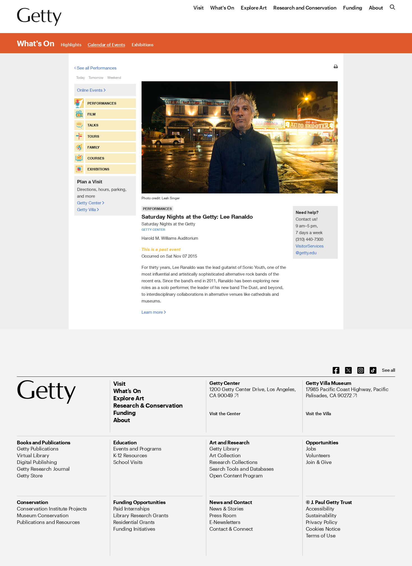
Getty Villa (87, 209)
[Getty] (39, 17)
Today (80, 77)
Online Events (90, 90)
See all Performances (96, 67)
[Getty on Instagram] (360, 370)
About (376, 7)
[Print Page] (336, 66)
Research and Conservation (304, 7)
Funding (352, 7)
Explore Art (254, 7)
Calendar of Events (106, 45)
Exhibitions (142, 45)
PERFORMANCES (157, 208)
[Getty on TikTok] (373, 370)
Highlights (71, 45)
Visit (198, 7)
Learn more (153, 312)
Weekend (114, 77)
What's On (222, 7)
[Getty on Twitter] (348, 370)
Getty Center (89, 202)
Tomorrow (96, 77)
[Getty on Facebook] (336, 370)
